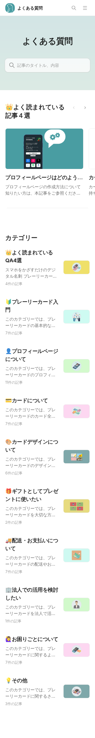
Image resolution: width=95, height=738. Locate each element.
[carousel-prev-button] (74, 107)
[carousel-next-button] (85, 107)
